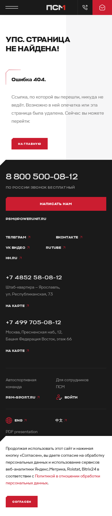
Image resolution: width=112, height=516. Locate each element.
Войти (71, 397)
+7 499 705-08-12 (33, 322)
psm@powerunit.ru (26, 219)
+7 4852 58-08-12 (34, 277)
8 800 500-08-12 (42, 176)
